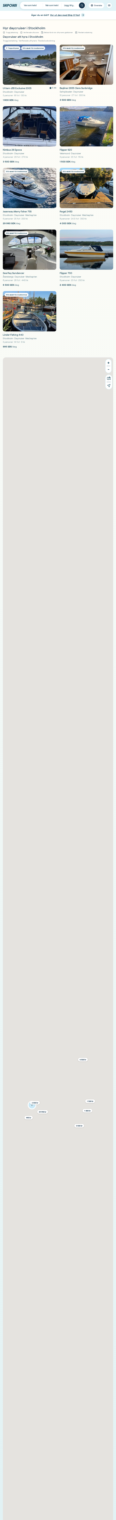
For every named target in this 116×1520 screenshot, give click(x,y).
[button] (79, 1125)
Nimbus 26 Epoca (12, 149)
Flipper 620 (66, 149)
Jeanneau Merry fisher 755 (17, 211)
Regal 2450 (66, 211)
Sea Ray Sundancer (13, 273)
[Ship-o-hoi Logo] (10, 5)
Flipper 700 (66, 273)
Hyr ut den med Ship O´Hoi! (65, 15)
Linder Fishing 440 (13, 334)
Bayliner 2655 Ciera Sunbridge (76, 88)
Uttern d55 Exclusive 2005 (17, 88)
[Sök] (82, 5)
